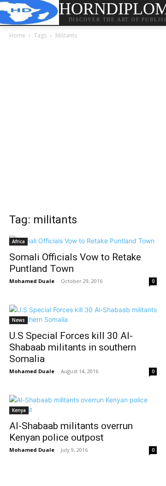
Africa (18, 241)
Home (17, 35)
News (18, 320)
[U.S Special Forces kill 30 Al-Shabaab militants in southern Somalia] (83, 314)
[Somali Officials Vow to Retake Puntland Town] (83, 241)
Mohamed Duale (31, 280)
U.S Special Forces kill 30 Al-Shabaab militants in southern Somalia (72, 347)
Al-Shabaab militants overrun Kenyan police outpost (71, 431)
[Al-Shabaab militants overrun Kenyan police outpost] (83, 404)
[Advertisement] (83, 128)
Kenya (19, 410)
